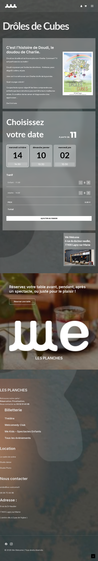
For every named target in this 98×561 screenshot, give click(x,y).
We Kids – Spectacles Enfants (23, 431)
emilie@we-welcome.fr (10, 487)
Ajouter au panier (49, 218)
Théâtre (9, 418)
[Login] (80, 6)
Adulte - (14, 192)
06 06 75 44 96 (7, 493)
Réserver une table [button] (22, 301)
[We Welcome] (26, 6)
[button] (92, 6)
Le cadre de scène (8, 457)
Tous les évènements (18, 438)
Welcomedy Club (15, 424)
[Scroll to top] (93, 556)
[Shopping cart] (84, 6)
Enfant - (14, 182)
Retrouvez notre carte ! (10, 398)
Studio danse (5, 462)
